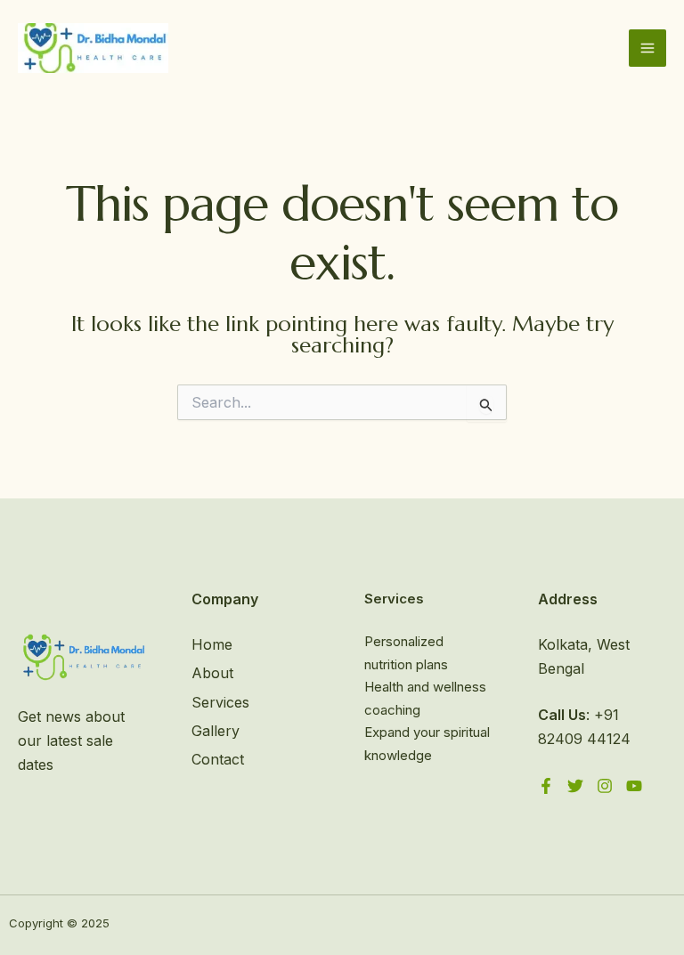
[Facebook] (546, 786)
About (212, 673)
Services (220, 702)
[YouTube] (634, 786)
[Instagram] (605, 786)
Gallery (215, 731)
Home (211, 644)
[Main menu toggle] (647, 48)
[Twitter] (575, 786)
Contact (217, 759)
